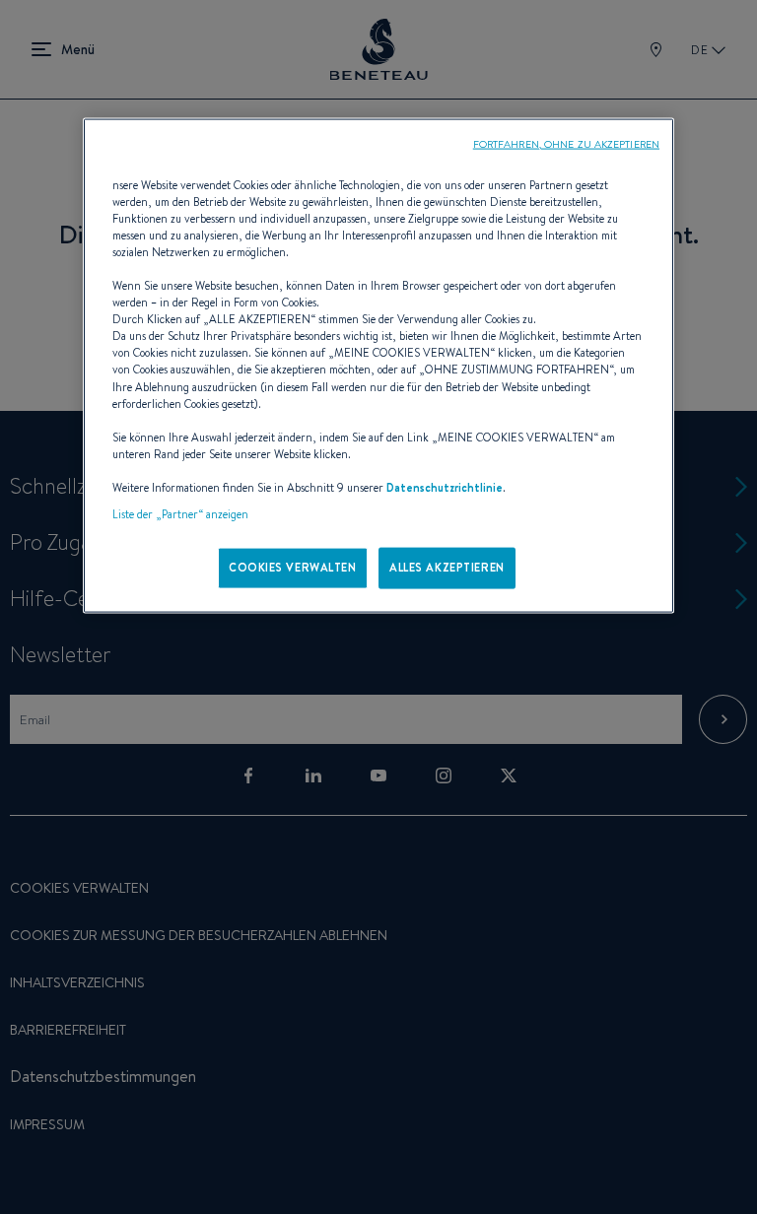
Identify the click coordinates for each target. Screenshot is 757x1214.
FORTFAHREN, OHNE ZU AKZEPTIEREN (566, 143)
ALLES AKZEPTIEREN (447, 567)
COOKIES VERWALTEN (293, 567)
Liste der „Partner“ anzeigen (180, 514)
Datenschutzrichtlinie (444, 488)
